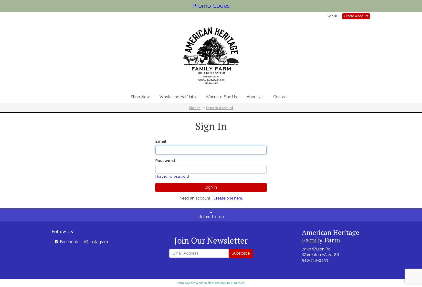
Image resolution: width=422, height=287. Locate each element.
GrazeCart (238, 283)
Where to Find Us (221, 97)
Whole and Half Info (177, 97)
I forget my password (172, 176)
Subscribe (241, 253)
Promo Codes (211, 5)
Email (160, 141)
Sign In (332, 16)
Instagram (98, 241)
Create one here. (228, 198)
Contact (280, 97)
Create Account (356, 16)
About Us (255, 97)
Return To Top (211, 216)
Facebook (68, 241)
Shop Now (140, 97)
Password (165, 160)
